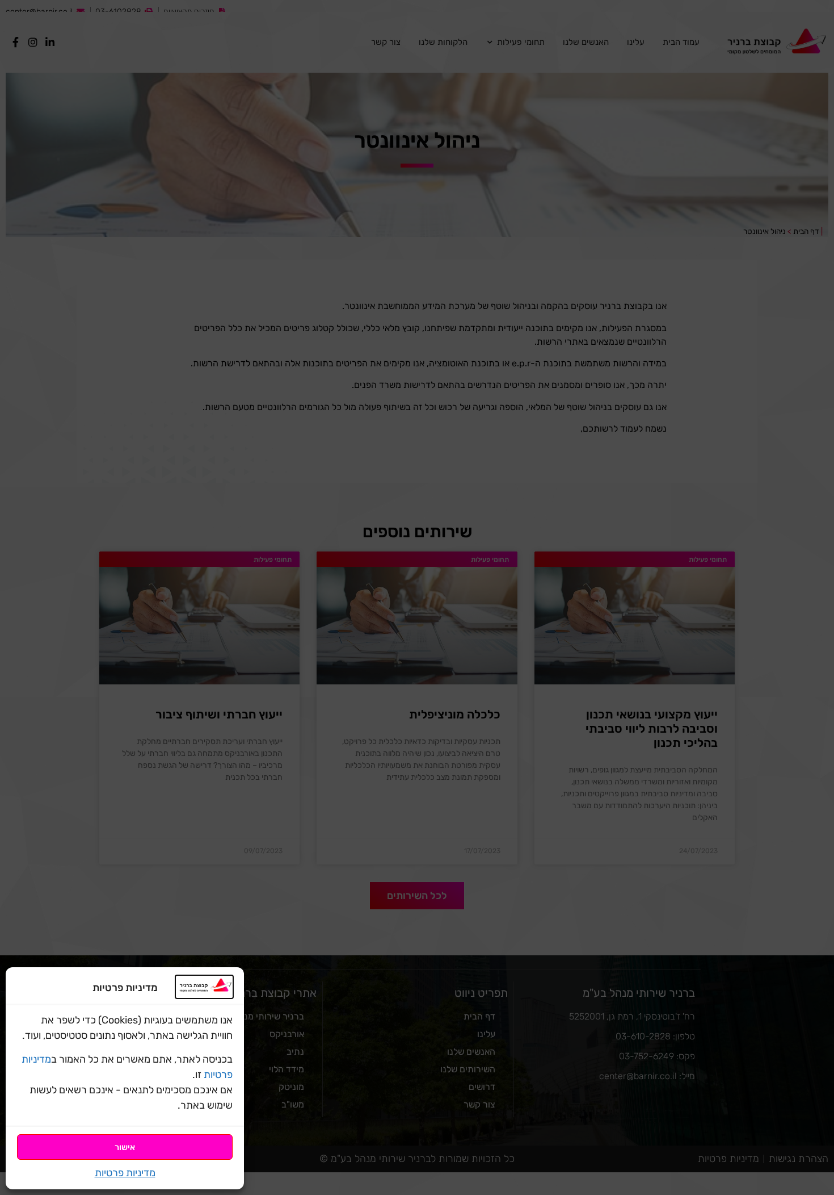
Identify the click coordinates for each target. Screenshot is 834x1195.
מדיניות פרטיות (125, 1173)
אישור (125, 1147)
